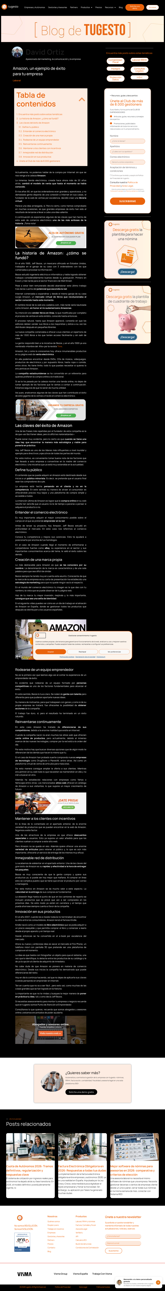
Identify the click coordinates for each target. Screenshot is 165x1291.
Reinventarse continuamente (37, 144)
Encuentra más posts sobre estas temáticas (40, 114)
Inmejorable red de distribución (38, 152)
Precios (98, 7)
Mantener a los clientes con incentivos (42, 148)
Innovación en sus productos (37, 156)
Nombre (114, 135)
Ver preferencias (114, 651)
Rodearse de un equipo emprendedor (41, 139)
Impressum (101, 657)
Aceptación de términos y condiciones (123, 169)
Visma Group (60, 1273)
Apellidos (115, 146)
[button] (82, 99)
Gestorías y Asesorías (57, 7)
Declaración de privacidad (85, 657)
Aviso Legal (127, 185)
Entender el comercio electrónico (39, 131)
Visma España (80, 1273)
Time (59, 346)
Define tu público (30, 127)
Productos (85, 7)
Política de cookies (67, 657)
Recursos (109, 7)
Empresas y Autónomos (34, 7)
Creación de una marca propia (38, 135)
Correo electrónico (120, 156)
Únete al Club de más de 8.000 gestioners (39, 161)
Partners (74, 7)
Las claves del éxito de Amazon (34, 122)
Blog (121, 7)
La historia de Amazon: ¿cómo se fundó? (38, 118)
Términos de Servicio (132, 191)
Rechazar (82, 651)
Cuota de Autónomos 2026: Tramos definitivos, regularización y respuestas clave (29, 1170)
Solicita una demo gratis (81, 1092)
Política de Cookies (103, 1287)
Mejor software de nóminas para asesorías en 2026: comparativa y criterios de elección (132, 1170)
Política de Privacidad (116, 191)
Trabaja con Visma (102, 1273)
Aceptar (51, 651)
